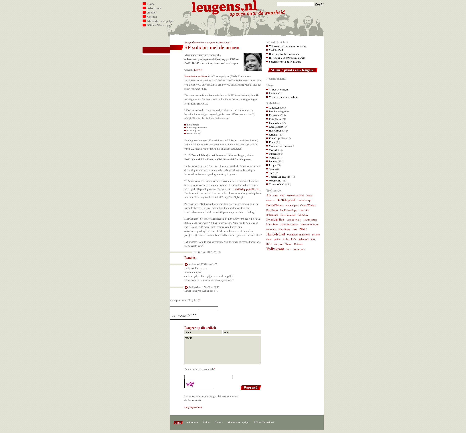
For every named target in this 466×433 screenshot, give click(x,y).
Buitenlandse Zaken (295, 195)
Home (151, 4)
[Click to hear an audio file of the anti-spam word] (216, 315)
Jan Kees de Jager (288, 210)
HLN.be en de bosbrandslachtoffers (287, 57)
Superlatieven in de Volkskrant (285, 61)
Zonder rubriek (277, 184)
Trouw (288, 244)
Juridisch (273, 134)
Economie (274, 115)
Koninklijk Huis (277, 138)
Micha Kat (271, 229)
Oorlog (272, 157)
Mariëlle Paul (276, 50)
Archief (151, 12)
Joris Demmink (288, 214)
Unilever (298, 244)
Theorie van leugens (279, 176)
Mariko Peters (310, 219)
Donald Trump (274, 205)
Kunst (272, 142)
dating (309, 195)
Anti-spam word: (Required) (184, 300)
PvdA (286, 239)
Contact (152, 17)
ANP (275, 195)
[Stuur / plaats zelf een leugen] (291, 73)
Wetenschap (275, 180)
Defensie (270, 200)
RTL (313, 239)
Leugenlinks (275, 93)
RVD (268, 244)
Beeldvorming (276, 111)
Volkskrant (275, 248)
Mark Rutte (272, 224)
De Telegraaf (285, 200)
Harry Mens (272, 210)
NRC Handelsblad (286, 232)
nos (295, 229)
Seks (271, 169)
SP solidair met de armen (211, 47)
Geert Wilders (308, 205)
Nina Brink (284, 229)
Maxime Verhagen (310, 224)
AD (268, 195)
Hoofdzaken (275, 130)
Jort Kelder (303, 214)
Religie (272, 165)
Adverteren (154, 8)
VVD (288, 249)
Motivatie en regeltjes (160, 21)
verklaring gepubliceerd (247, 189)
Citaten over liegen (279, 89)
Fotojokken (275, 123)
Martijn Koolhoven (289, 224)
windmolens (299, 249)
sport (271, 173)
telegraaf (278, 244)
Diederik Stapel (304, 200)
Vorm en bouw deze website (283, 97)
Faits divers (275, 119)
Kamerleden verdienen (196, 76)
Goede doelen (276, 126)
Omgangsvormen (193, 407)
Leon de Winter (294, 219)
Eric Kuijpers (291, 205)
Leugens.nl (224, 7)
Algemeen (274, 107)
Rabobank (304, 239)
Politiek (273, 161)
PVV (293, 239)
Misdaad (273, 153)
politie (277, 239)
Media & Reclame (278, 146)
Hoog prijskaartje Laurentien (284, 54)
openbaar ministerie (298, 234)
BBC (282, 195)
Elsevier (198, 69)
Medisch (273, 150)
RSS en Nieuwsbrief (159, 25)
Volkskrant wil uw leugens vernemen (288, 46)
